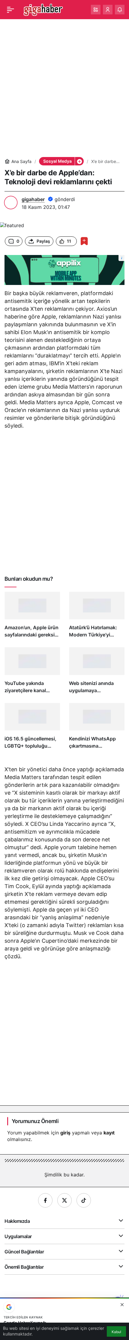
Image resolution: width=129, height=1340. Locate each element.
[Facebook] (45, 1200)
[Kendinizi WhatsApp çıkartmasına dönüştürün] (96, 728)
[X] (64, 1200)
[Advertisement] (64, 88)
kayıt (109, 1133)
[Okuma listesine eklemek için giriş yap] (84, 241)
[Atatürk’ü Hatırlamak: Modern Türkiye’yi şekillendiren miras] (96, 617)
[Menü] (10, 10)
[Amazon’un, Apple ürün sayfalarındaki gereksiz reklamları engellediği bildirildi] (32, 617)
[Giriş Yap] (107, 9)
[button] (95, 9)
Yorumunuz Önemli (35, 1121)
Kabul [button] (116, 1332)
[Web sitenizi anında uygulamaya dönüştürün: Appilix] (96, 672)
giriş (65, 1133)
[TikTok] (83, 1200)
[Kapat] (122, 1305)
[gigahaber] (43, 9)
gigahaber (33, 199)
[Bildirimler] (119, 9)
